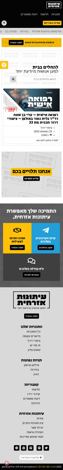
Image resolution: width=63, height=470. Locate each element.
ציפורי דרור (33, 340)
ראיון (36, 374)
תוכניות (56, 14)
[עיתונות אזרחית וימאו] (30, 448)
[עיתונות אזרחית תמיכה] (23, 448)
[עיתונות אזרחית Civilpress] (31, 300)
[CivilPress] (53, 5)
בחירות (24, 31)
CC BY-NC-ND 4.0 (44, 466)
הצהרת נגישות (35, 432)
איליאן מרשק (31, 365)
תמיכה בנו (11, 31)
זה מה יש (35, 345)
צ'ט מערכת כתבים (32, 423)
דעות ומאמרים (29, 14)
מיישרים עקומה (31, 336)
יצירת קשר (37, 427)
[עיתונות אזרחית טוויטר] (46, 448)
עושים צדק (34, 349)
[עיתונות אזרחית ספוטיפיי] (39, 448)
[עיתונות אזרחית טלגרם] (16, 448)
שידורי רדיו (33, 394)
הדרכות (35, 403)
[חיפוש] (13, 79)
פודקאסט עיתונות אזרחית (46, 31)
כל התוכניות (33, 331)
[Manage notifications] (6, 463)
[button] (4, 65)
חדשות (44, 14)
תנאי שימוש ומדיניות (31, 436)
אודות (40, 418)
